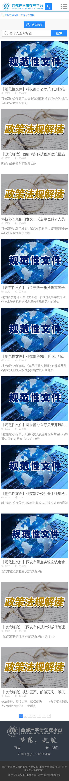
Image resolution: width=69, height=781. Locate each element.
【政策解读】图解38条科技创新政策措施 (33, 154)
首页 (23, 15)
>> (48, 716)
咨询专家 (37, 24)
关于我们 (51, 747)
